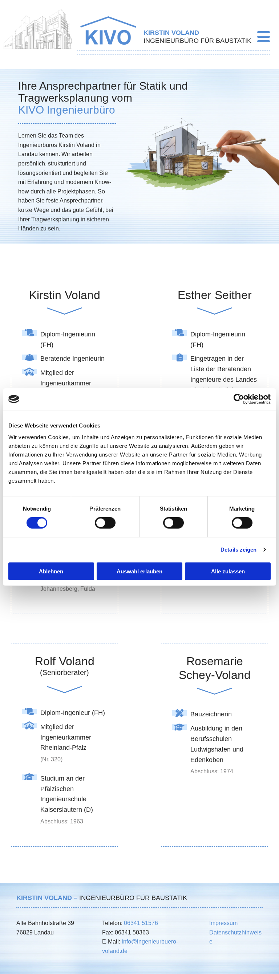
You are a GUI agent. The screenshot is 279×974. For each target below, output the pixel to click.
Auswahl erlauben (139, 571)
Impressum (223, 923)
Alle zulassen (228, 571)
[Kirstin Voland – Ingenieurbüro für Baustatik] (108, 30)
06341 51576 (141, 923)
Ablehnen (51, 571)
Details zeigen (238, 550)
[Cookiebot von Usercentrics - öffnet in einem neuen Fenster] (239, 399)
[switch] (105, 523)
